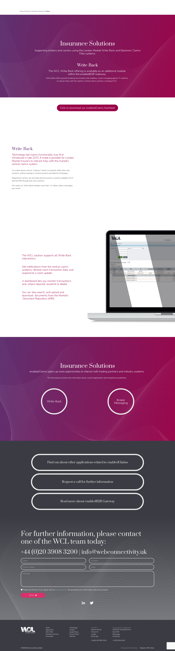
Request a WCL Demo (147, 648)
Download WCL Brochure (129, 648)
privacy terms (61, 590)
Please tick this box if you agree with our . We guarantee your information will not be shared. (65, 590)
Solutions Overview (38, 11)
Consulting (49, 636)
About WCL (50, 630)
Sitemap (72, 636)
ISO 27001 (49, 632)
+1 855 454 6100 (118, 640)
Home (21, 11)
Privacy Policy (74, 634)
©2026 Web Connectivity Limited (31, 648)
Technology (74, 628)
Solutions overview (52, 634)
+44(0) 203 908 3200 (98, 640)
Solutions (28, 11)
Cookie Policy (74, 632)
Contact (72, 630)
